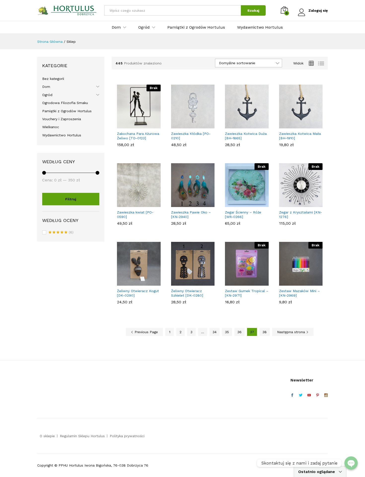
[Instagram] (326, 395)
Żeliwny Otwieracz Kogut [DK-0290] (138, 293)
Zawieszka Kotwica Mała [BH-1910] (300, 136)
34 (215, 332)
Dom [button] (116, 27)
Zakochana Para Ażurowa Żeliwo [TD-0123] (138, 136)
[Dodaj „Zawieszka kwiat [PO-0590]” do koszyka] (133, 204)
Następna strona (291, 332)
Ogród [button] (144, 27)
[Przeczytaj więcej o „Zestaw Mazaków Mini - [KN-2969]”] (295, 282)
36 (239, 332)
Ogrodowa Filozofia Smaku (65, 103)
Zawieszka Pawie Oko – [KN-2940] (191, 214)
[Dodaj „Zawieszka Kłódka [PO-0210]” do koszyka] (187, 125)
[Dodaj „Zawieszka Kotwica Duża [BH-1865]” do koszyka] (241, 125)
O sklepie (47, 436)
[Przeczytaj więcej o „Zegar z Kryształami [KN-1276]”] (295, 204)
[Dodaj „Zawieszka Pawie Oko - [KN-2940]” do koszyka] (187, 204)
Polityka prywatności (127, 436)
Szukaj (253, 10)
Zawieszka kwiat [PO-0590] (135, 214)
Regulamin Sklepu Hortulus (82, 436)
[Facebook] (292, 395)
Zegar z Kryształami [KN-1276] (300, 214)
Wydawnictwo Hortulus (260, 27)
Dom (46, 87)
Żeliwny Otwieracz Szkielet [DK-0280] (187, 293)
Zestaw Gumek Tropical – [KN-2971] (246, 293)
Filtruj (70, 199)
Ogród (47, 95)
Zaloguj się (318, 10)
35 (227, 332)
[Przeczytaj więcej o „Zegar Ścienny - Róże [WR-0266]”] (241, 204)
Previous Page (145, 332)
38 (264, 332)
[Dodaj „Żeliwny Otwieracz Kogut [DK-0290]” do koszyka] (133, 282)
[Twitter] (300, 395)
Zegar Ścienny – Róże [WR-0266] (243, 214)
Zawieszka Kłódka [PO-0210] (191, 136)
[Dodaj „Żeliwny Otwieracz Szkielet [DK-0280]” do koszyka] (187, 282)
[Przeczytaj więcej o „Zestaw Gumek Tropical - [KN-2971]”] (241, 282)
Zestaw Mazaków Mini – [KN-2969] (299, 293)
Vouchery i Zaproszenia (61, 119)
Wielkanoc (50, 127)
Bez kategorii (53, 79)
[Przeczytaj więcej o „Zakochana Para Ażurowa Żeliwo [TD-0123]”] (133, 125)
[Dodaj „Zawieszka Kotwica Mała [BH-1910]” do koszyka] (295, 125)
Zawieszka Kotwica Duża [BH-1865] (246, 136)
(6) (60, 232)
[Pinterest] (317, 395)
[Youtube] (309, 395)
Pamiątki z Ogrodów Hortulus (196, 27)
